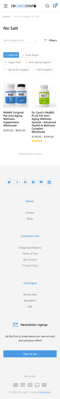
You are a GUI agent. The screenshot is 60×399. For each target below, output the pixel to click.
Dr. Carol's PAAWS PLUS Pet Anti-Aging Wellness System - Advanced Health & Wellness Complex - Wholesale (44, 122)
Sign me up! (30, 353)
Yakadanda (44, 392)
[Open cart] (55, 6)
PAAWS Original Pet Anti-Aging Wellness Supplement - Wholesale (13, 119)
